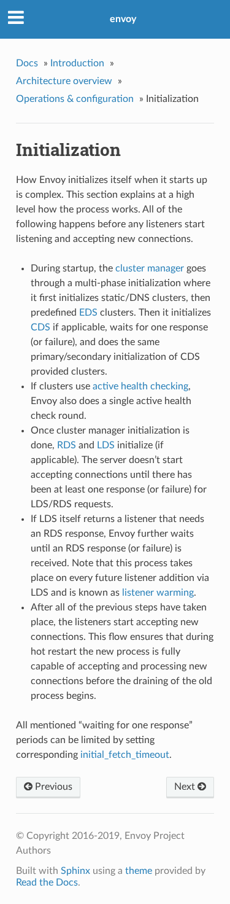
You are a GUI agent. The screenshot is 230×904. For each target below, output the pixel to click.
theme (138, 871)
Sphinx (75, 871)
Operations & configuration (75, 99)
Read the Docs (47, 882)
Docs (27, 63)
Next (185, 787)
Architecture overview (64, 81)
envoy (123, 19)
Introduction (77, 63)
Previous (52, 787)
